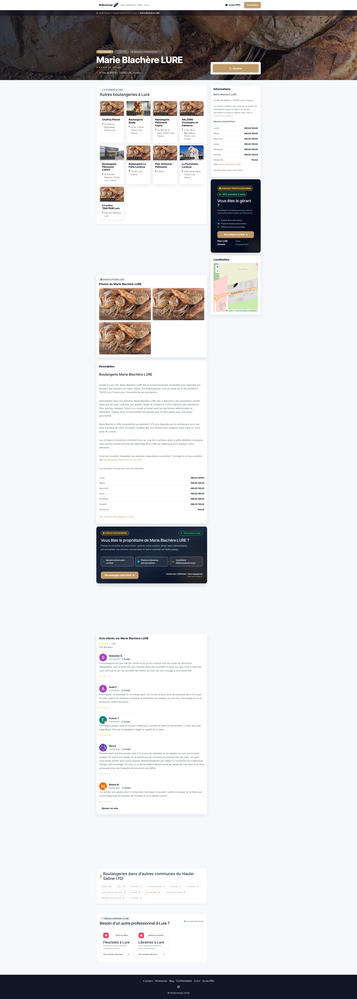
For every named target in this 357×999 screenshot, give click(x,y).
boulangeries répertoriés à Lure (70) (123, 459)
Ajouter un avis (110, 808)
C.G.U (197, 980)
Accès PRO (208, 980)
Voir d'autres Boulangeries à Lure (116, 516)
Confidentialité (184, 980)
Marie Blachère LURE (230, 164)
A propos (148, 980)
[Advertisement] (151, 249)
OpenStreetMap (242, 310)
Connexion (252, 4)
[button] (235, 285)
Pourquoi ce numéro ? (223, 116)
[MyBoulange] (107, 5)
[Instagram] (178, 987)
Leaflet (230, 310)
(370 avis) (117, 67)
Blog (171, 980)
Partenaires (161, 980)
